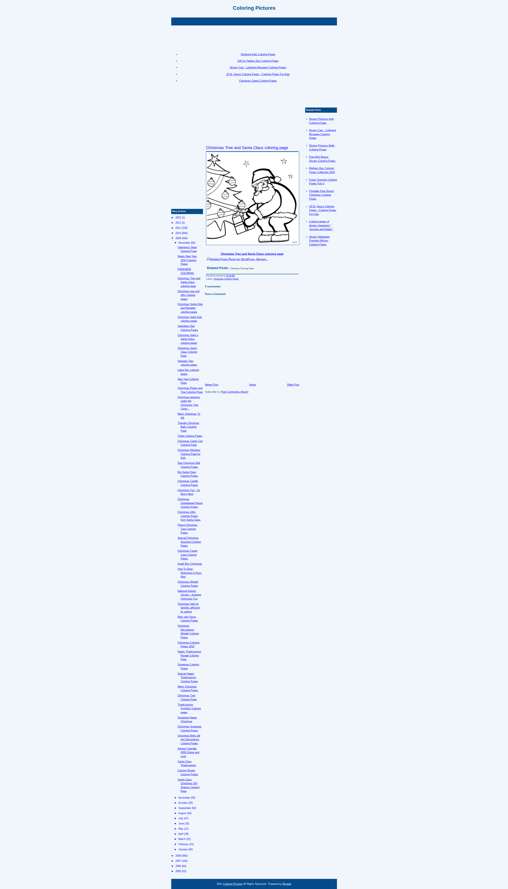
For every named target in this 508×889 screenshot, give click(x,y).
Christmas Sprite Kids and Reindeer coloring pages (190, 308)
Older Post (293, 384)
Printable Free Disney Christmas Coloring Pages (321, 195)
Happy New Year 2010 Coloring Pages (187, 260)
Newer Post (211, 384)
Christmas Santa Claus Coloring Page (187, 352)
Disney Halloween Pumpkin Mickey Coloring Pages (319, 240)
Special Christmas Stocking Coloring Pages (189, 541)
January (183, 849)
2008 (178, 855)
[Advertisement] (254, 20)
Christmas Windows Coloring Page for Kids (189, 454)
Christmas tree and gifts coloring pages (188, 295)
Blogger (287, 883)
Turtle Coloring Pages (190, 435)
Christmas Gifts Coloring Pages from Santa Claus (189, 516)
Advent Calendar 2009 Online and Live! (188, 752)
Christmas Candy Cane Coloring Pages (187, 554)
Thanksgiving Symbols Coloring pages (189, 708)
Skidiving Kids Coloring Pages (258, 54)
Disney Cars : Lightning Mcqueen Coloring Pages (258, 67)
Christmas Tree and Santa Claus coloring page (247, 147)
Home (252, 384)
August (182, 813)
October (183, 802)
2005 (178, 871)
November (184, 797)
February (183, 844)
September (184, 808)
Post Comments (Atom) (234, 391)
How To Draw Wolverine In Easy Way (190, 572)
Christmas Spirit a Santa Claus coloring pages (188, 339)
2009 (178, 238)
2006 (178, 866)
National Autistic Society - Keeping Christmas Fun (189, 594)
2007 (178, 860)
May (180, 828)
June (181, 823)
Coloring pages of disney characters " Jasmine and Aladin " (321, 225)
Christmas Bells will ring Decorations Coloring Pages (189, 739)
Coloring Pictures (254, 8)
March (182, 839)
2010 (178, 233)
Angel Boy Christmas (190, 563)
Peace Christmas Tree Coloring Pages (187, 529)
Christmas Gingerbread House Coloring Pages (190, 503)
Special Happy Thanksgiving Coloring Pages (188, 677)
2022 (178, 217)
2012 (178, 222)
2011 (178, 227)
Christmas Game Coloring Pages (258, 80)
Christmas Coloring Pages (226, 279)
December (184, 242)
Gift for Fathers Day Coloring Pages (258, 60)
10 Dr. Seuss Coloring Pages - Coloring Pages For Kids (258, 74)
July (180, 818)
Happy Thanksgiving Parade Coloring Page (189, 655)
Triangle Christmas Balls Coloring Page (188, 427)
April (180, 833)
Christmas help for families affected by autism (189, 607)
